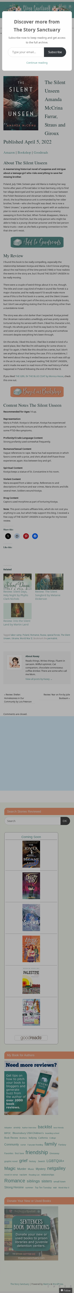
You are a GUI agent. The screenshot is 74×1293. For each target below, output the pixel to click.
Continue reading (37, 62)
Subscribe (55, 52)
